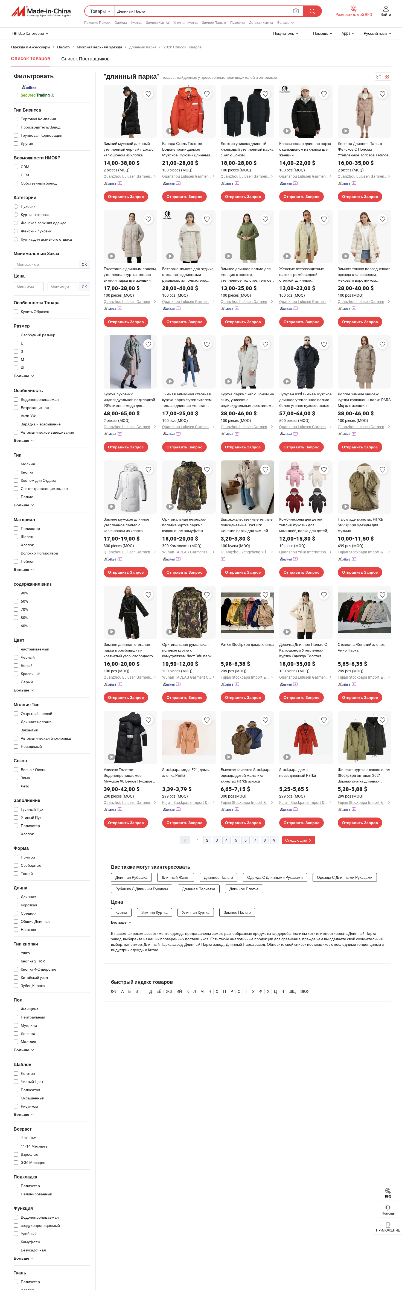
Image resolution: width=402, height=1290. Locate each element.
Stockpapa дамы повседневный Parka (297, 772)
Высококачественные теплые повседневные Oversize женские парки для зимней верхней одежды (247, 524)
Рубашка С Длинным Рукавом (141, 888)
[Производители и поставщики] (41, 11)
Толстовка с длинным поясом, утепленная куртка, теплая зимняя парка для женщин (130, 274)
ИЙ (179, 991)
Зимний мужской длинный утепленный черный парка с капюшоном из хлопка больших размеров (128, 149)
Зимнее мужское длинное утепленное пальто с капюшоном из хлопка (126, 524)
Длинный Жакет (176, 877)
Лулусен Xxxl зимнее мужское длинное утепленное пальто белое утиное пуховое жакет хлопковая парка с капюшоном (305, 399)
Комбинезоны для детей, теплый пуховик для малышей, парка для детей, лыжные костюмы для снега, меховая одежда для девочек (305, 524)
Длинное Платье (244, 888)
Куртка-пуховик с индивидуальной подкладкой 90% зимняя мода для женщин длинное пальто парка (129, 399)
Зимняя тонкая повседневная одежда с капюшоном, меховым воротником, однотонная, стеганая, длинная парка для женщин (364, 274)
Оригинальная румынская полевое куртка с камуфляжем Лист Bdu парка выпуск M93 (188, 650)
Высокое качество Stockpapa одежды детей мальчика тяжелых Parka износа (246, 775)
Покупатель (283, 33)
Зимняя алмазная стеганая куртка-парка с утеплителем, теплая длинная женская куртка (187, 399)
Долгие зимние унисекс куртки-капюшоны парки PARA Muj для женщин (364, 399)
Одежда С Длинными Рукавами (275, 877)
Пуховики (237, 22)
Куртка (136, 22)
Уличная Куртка (185, 22)
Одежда (121, 22)
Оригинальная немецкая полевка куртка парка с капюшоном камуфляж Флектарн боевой (184, 524)
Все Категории (31, 33)
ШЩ (292, 991)
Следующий (296, 840)
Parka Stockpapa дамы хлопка (247, 644)
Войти (385, 14)
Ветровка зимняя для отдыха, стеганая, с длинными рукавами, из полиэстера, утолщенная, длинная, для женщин (188, 274)
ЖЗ (169, 991)
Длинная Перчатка (198, 888)
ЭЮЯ (305, 991)
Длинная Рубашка (131, 877)
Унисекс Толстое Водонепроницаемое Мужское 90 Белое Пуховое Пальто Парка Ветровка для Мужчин (128, 775)
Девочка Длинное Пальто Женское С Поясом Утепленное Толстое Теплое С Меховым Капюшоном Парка (363, 149)
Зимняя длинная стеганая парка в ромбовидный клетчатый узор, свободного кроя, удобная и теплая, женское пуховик (128, 650)
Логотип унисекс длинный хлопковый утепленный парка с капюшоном (247, 149)
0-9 (113, 991)
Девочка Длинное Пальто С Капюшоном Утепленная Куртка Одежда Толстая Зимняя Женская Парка (303, 650)
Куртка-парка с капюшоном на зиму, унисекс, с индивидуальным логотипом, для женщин (247, 399)
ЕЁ (158, 991)
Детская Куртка (261, 22)
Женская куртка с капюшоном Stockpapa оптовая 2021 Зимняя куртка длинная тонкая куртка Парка (364, 775)
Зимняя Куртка (157, 22)
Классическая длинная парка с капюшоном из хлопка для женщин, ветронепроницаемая (305, 149)
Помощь (320, 33)
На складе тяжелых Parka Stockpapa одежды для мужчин (360, 524)
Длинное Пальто (218, 877)
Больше (119, 922)
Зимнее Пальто (214, 22)
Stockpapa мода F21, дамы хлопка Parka (185, 772)
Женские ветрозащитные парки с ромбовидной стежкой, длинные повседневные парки (301, 274)
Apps (346, 33)
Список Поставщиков (85, 58)
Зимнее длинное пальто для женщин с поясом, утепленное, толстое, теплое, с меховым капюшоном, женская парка (246, 274)
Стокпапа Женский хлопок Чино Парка (361, 647)
